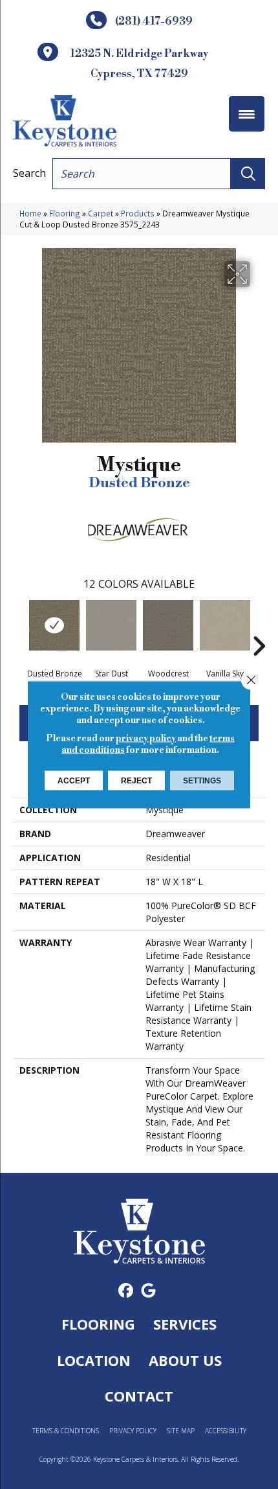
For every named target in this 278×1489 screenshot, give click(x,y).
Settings (202, 780)
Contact (139, 1395)
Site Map (181, 1431)
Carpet (100, 213)
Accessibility (225, 1431)
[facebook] (125, 1291)
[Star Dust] (111, 625)
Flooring (64, 213)
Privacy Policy (132, 1431)
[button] (248, 173)
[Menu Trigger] (246, 114)
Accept (74, 780)
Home (30, 213)
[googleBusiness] (148, 1291)
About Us (185, 1360)
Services (185, 1323)
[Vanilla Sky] (225, 625)
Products (138, 213)
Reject (136, 780)
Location (94, 1360)
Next (258, 626)
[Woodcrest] (168, 625)
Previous (19, 626)
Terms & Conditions (65, 1431)
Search (29, 173)
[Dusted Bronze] (54, 625)
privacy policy (146, 738)
